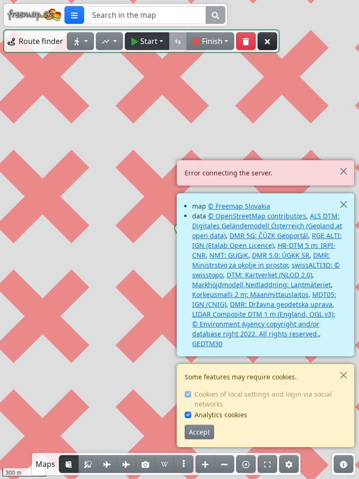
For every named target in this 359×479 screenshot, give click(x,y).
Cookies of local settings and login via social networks (263, 399)
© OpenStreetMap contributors (257, 215)
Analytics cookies (220, 414)
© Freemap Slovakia (239, 206)
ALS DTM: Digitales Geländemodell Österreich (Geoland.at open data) (267, 225)
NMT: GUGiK (228, 255)
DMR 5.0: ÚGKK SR (280, 255)
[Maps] (184, 464)
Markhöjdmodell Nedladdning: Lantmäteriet (261, 284)
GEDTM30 (207, 343)
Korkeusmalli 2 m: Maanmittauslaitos (250, 294)
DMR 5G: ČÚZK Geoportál (269, 235)
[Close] (343, 171)
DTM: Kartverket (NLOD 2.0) (269, 274)
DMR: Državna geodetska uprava (281, 304)
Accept (199, 432)
